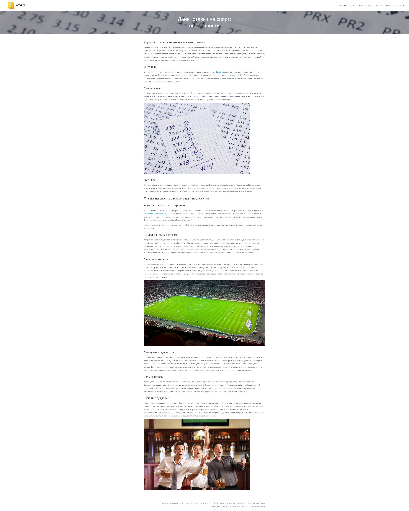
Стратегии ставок (257, 506)
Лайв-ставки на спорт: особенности (229, 503)
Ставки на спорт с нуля (344, 5)
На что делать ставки (394, 5)
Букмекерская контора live (155, 214)
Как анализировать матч (369, 5)
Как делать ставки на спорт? (198, 503)
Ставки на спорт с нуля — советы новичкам (228, 506)
